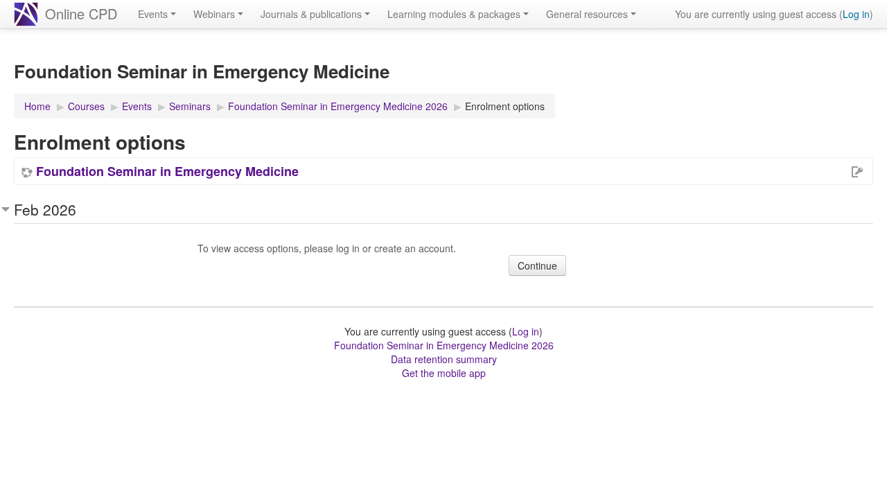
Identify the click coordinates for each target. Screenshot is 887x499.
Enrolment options (505, 106)
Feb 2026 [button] (45, 209)
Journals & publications (311, 14)
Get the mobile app (444, 373)
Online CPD (81, 13)
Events (153, 14)
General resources (587, 14)
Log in (856, 14)
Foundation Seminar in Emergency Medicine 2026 (444, 345)
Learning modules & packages (453, 14)
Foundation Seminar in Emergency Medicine (167, 171)
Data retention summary (444, 359)
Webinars (214, 14)
